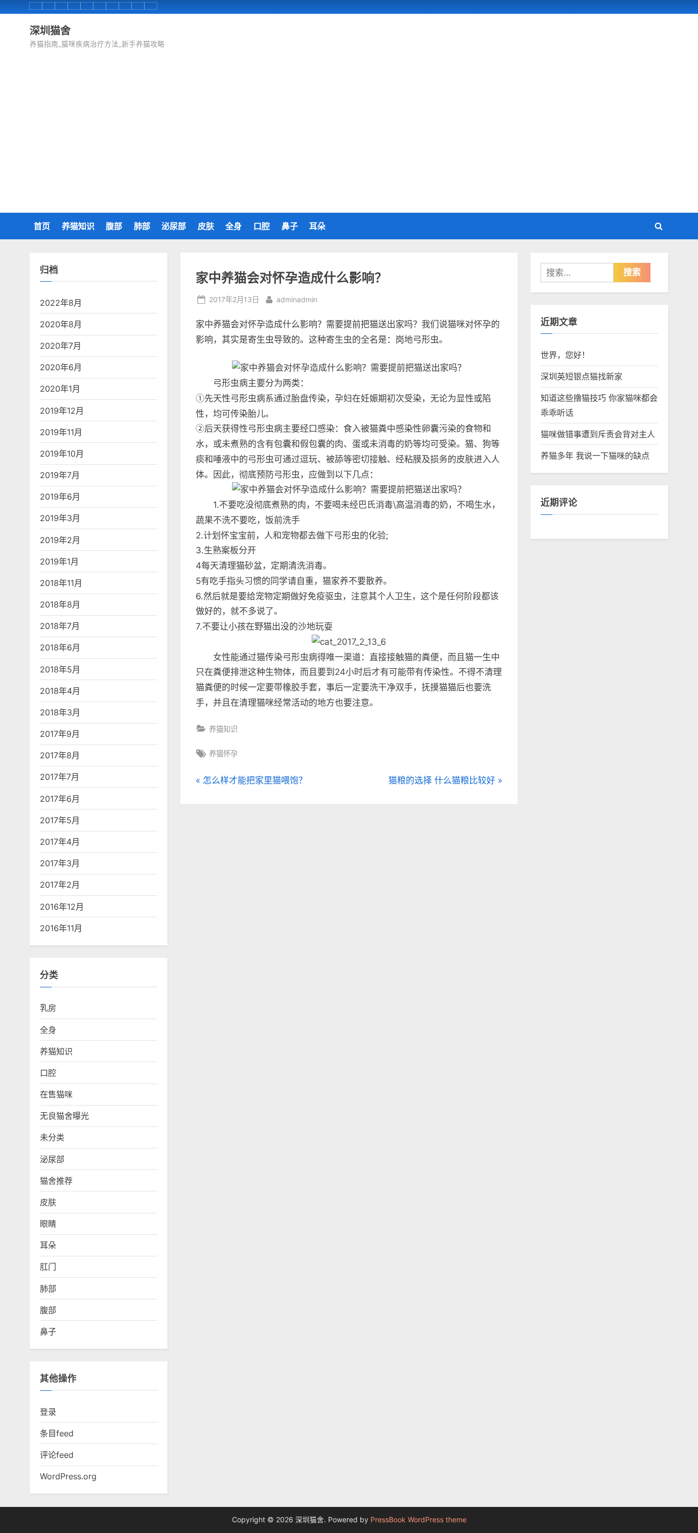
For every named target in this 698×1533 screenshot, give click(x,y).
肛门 (48, 1266)
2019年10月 (62, 453)
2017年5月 (60, 820)
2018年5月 (60, 669)
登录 (48, 1412)
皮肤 (206, 226)
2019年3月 (60, 518)
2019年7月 (60, 475)
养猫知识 (78, 226)
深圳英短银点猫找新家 (581, 376)
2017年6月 (60, 799)
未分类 (52, 1137)
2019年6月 (60, 496)
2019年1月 (59, 561)
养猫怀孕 (223, 753)
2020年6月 (61, 367)
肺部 (142, 226)
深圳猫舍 (50, 30)
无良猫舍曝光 (64, 1116)
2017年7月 (59, 777)
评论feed (57, 1455)
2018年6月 (60, 647)
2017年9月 (60, 734)
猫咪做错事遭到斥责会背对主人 (598, 434)
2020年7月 (60, 346)
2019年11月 (61, 432)
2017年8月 (60, 755)
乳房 (48, 1008)
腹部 (114, 226)
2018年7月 (60, 626)
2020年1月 (60, 389)
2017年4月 (60, 842)
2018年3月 (60, 712)
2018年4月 (60, 691)
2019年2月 (60, 540)
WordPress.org (68, 1476)
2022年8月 (61, 303)
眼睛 (48, 1224)
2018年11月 (61, 583)
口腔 (261, 226)
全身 (233, 226)
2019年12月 (62, 410)
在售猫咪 (56, 1094)
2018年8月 (60, 604)
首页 (42, 226)
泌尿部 (173, 226)
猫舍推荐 (56, 1181)
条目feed (57, 1433)
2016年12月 (62, 906)
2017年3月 (60, 863)
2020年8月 (61, 324)
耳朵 (317, 226)
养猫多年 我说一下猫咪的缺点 (595, 455)
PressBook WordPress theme (418, 1520)
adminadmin (296, 299)
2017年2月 (60, 885)
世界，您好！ (565, 355)
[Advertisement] (349, 127)
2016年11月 (61, 928)
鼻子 (290, 226)
